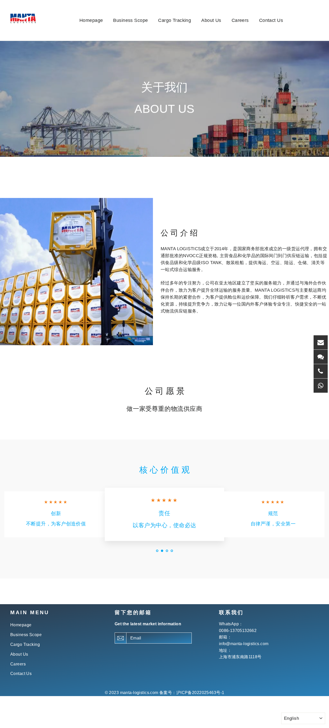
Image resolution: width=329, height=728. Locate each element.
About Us (211, 20)
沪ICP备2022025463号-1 (200, 692)
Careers (240, 20)
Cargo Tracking (174, 20)
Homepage (91, 20)
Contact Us (271, 20)
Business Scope (130, 20)
